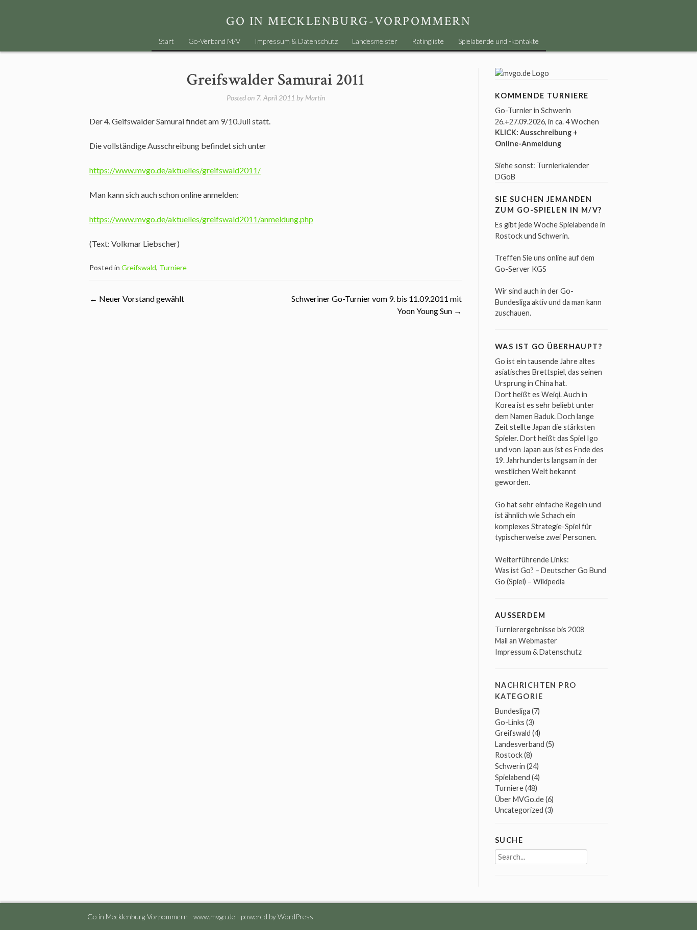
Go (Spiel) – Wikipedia (530, 581)
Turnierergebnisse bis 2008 (539, 629)
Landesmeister (374, 41)
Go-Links (510, 722)
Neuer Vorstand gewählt (136, 298)
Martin (315, 97)
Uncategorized (519, 810)
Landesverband (519, 744)
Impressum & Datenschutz (296, 41)
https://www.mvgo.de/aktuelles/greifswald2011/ (175, 170)
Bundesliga (512, 711)
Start (166, 41)
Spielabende (579, 224)
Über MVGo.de (519, 799)
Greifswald (138, 267)
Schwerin (510, 766)
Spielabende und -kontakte (498, 41)
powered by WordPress (277, 916)
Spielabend (512, 777)
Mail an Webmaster (526, 640)
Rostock (508, 755)
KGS (539, 269)
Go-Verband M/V (214, 41)
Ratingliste (428, 41)
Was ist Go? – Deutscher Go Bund (550, 570)
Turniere (173, 267)
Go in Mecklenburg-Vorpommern (348, 21)
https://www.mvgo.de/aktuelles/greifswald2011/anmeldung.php (201, 219)
